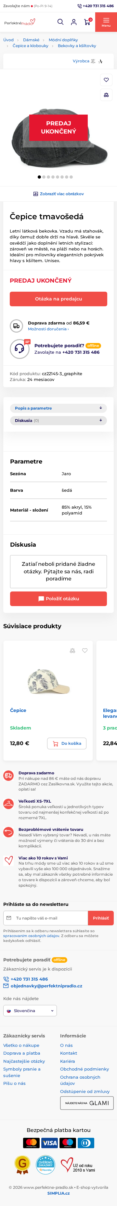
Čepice (18, 710)
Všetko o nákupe (21, 1045)
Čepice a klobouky (30, 45)
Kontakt (68, 1053)
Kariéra (67, 1061)
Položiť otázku (62, 599)
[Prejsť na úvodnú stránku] (19, 22)
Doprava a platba (21, 1053)
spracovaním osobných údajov (31, 935)
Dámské (31, 39)
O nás (66, 1045)
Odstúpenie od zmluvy (85, 1091)
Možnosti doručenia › (48, 328)
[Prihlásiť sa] (73, 22)
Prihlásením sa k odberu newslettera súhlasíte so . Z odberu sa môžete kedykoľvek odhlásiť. (50, 936)
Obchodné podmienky (84, 1069)
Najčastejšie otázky (24, 1061)
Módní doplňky (63, 39)
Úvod (8, 39)
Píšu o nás (14, 1083)
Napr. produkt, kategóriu (45, 53)
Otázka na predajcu (58, 299)
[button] (60, 22)
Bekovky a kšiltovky (77, 45)
